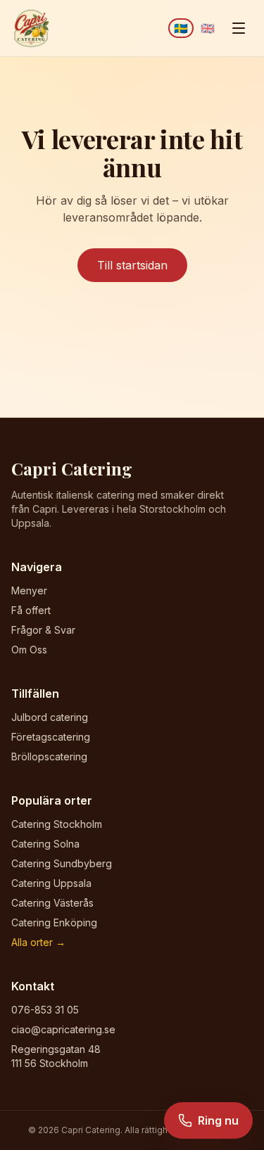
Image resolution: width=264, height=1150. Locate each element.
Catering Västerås (52, 903)
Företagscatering (50, 737)
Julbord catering (49, 717)
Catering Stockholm (56, 824)
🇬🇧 (208, 28)
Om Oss (29, 650)
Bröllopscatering (49, 756)
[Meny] (239, 28)
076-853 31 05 (45, 1010)
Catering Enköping (54, 922)
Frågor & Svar (43, 630)
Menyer (29, 590)
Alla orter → (38, 942)
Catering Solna (45, 844)
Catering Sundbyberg (61, 863)
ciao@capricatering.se (63, 1029)
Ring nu (218, 1120)
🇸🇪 (181, 28)
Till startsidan (132, 265)
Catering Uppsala (51, 883)
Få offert (31, 610)
